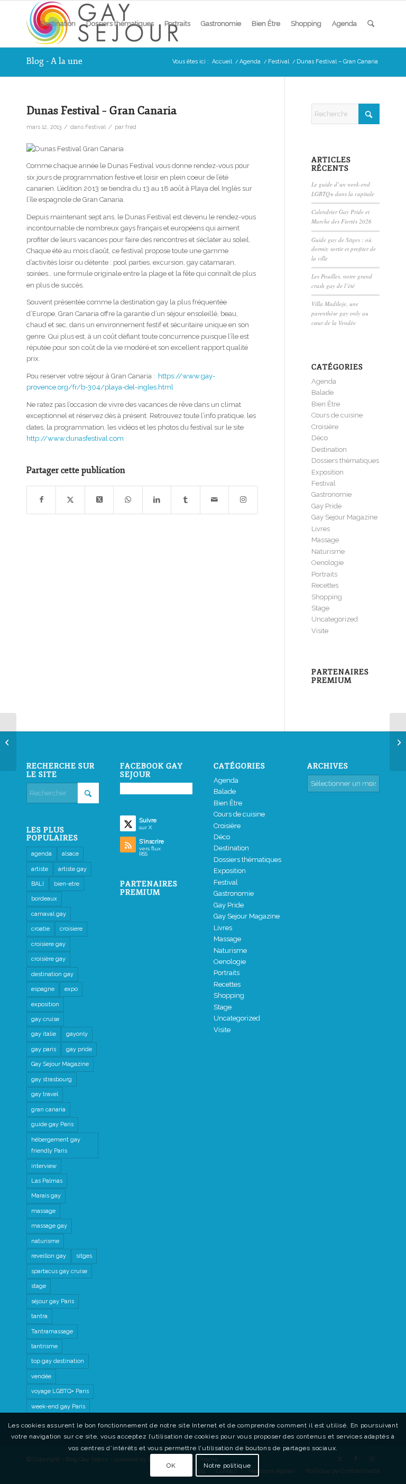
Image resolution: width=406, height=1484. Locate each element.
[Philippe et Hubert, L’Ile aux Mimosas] (8, 742)
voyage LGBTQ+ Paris (60, 1391)
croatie (40, 928)
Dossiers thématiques (345, 461)
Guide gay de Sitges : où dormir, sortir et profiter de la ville (343, 249)
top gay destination (57, 1361)
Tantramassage (52, 1331)
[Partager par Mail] (214, 499)
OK (171, 1465)
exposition (45, 1004)
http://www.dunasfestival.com (75, 438)
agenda (41, 853)
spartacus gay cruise (59, 1271)
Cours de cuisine (337, 415)
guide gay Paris (52, 1124)
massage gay (49, 1225)
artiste (39, 869)
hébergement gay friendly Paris (55, 1145)
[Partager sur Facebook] (41, 499)
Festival (95, 127)
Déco (319, 438)
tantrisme (44, 1346)
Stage (320, 608)
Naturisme (328, 551)
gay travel (44, 1094)
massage (43, 1211)
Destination (329, 449)
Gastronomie (331, 494)
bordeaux (44, 898)
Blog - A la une (54, 61)
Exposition (327, 472)
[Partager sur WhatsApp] (128, 499)
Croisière (324, 427)
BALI (37, 883)
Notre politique (227, 1465)
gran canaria (48, 1109)
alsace (70, 853)
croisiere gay (48, 944)
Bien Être (325, 404)
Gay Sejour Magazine (344, 517)
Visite (319, 631)
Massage (325, 540)
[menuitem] (58, 24)
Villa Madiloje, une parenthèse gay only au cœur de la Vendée (339, 313)
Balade (322, 392)
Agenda (323, 381)
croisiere (71, 928)
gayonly (77, 1034)
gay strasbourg (51, 1079)
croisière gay (48, 959)
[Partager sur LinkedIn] (157, 499)
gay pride (79, 1049)
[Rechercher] (371, 24)
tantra (39, 1316)
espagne (42, 989)
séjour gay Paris (52, 1301)
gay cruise (45, 1019)
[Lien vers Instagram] (243, 499)
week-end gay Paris (58, 1406)
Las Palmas (46, 1180)
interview (44, 1166)
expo (71, 989)
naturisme (45, 1241)
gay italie (43, 1034)
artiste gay (72, 869)
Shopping (326, 597)
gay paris (43, 1049)
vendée (41, 1376)
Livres (320, 529)
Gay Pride (326, 506)
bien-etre (66, 883)
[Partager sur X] (70, 499)
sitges (84, 1256)
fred (130, 127)
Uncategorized (334, 619)
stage (38, 1286)
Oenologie (327, 563)
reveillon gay (48, 1256)
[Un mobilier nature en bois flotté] (398, 742)
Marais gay (46, 1195)
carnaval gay (48, 914)
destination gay (52, 974)
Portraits (324, 574)
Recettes (324, 585)
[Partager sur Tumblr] (185, 499)
